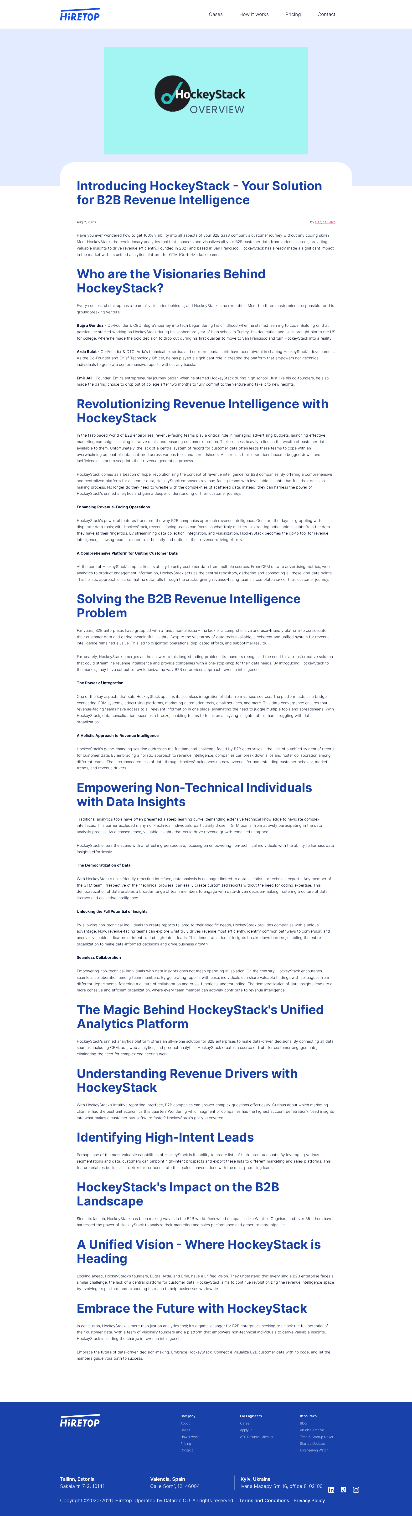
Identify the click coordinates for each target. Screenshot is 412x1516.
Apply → (246, 1430)
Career (245, 1423)
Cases (216, 14)
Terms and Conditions (264, 1500)
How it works (254, 14)
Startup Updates (312, 1443)
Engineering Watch (314, 1450)
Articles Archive (312, 1430)
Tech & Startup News (316, 1437)
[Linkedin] (331, 1489)
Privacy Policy (309, 1500)
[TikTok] (343, 1489)
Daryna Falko (325, 222)
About (185, 1423)
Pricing (293, 14)
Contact (326, 14)
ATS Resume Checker (256, 1437)
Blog (303, 1423)
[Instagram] (356, 1489)
